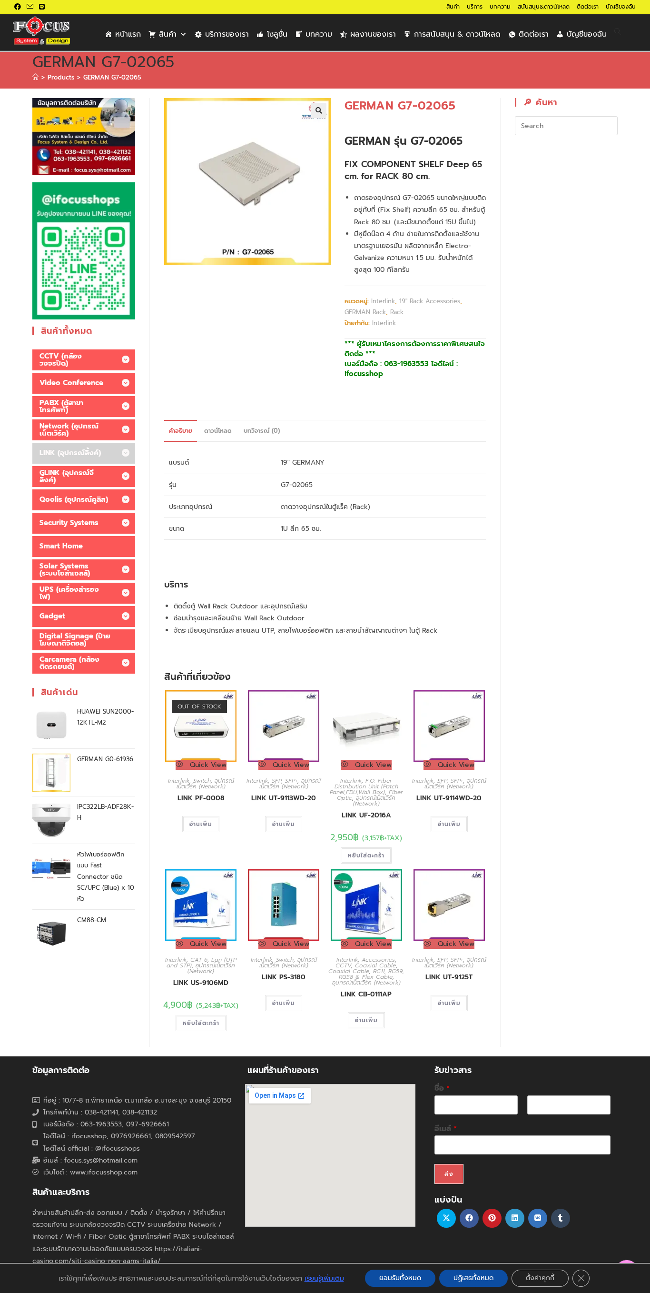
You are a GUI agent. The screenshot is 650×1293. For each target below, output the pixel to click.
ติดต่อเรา (588, 6)
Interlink (383, 301)
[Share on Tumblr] (560, 1218)
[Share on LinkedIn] (514, 1218)
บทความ (500, 6)
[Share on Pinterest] (492, 1218)
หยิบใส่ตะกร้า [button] (366, 855)
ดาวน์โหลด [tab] (218, 430)
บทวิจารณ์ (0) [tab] (262, 430)
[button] (318, 110)
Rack (397, 312)
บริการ (475, 6)
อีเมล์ (445, 1129)
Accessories (378, 959)
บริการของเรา (227, 34)
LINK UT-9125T (449, 977)
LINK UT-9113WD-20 (283, 798)
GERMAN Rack (365, 312)
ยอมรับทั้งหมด (400, 1278)
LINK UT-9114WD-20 (449, 798)
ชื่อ (442, 1089)
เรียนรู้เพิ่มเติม (324, 1278)
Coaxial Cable (375, 965)
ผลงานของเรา (373, 34)
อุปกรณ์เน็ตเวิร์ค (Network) (205, 783)
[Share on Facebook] (469, 1218)
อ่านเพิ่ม (200, 824)
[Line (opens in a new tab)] (42, 7)
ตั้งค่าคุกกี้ (540, 1278)
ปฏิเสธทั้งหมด (473, 1278)
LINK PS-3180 (283, 977)
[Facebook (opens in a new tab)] (19, 7)
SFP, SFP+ (284, 780)
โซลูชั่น (277, 34)
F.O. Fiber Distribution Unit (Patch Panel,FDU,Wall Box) (364, 786)
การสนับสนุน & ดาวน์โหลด (457, 34)
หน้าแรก (128, 34)
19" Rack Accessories (429, 301)
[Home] (35, 77)
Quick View (207, 765)
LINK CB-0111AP (366, 994)
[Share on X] (446, 1218)
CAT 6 (198, 959)
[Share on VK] (537, 1218)
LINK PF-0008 (201, 798)
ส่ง (448, 1174)
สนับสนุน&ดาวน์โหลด (544, 6)
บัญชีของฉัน (621, 6)
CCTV (343, 965)
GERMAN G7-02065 (112, 77)
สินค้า (453, 6)
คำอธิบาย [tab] (180, 430)
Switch (202, 780)
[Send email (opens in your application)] (30, 7)
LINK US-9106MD (200, 983)
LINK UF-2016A (366, 815)
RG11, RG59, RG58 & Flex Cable (371, 974)
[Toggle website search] (617, 32)
